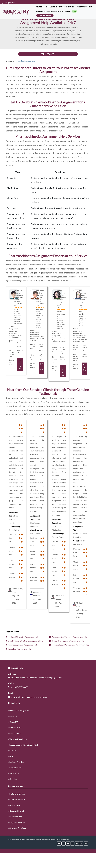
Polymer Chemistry (17, 822)
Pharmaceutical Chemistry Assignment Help (69, 637)
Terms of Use (14, 773)
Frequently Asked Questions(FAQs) (23, 745)
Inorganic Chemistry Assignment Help (60, 7)
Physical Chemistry (17, 799)
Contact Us (13, 722)
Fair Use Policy (15, 768)
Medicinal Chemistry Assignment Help (23, 637)
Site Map (13, 779)
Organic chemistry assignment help (49, 11)
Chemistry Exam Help (84, 7)
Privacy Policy (15, 727)
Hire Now (20, 364)
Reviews (70, 11)
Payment (13, 750)
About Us (13, 716)
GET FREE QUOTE (48, 54)
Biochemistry (14, 805)
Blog (11, 756)
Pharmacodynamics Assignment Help (22, 645)
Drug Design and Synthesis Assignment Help (25, 641)
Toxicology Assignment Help (19, 649)
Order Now (45, 15)
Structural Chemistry (17, 828)
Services (39, 7)
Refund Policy (14, 733)
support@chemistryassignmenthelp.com (29, 697)
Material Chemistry (17, 794)
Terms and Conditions (18, 739)
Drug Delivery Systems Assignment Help (67, 641)
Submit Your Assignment (19, 710)
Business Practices (16, 762)
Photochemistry (15, 817)
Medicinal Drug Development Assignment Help (70, 645)
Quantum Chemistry (17, 811)
